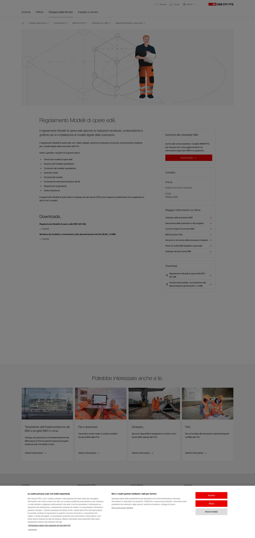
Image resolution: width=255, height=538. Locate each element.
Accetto (211, 495)
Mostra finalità (211, 512)
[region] (127, 512)
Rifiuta (211, 503)
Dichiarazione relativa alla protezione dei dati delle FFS (49, 525)
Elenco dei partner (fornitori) (122, 508)
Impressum (32, 530)
